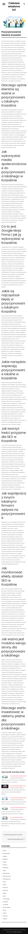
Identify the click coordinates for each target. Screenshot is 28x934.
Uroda (4, 910)
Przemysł (5, 887)
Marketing (5, 867)
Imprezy (5, 865)
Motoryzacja (6, 873)
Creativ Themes (17, 932)
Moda (4, 870)
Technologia (6, 899)
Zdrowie (5, 919)
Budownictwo (6, 853)
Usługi (4, 913)
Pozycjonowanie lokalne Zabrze (18, 776)
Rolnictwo (5, 890)
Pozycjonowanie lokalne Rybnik (18, 797)
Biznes (4, 850)
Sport (4, 896)
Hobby (4, 862)
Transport (5, 901)
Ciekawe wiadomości (14, 6)
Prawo (4, 884)
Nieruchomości (7, 876)
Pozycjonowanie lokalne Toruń (18, 785)
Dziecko (5, 856)
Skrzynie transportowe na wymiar (13, 834)
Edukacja (5, 859)
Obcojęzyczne (6, 879)
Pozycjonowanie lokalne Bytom (18, 807)
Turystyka (5, 904)
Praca (4, 882)
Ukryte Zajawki (6, 907)
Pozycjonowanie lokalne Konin (15, 839)
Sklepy (4, 893)
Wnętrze (5, 916)
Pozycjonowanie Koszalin (16, 817)
